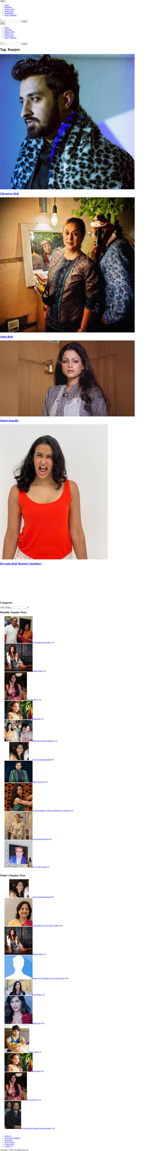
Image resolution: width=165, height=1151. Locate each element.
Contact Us (8, 1146)
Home (6, 5)
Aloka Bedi (6, 336)
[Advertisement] (67, 583)
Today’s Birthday (10, 15)
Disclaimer (8, 1140)
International (8, 13)
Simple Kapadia (9, 420)
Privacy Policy (9, 1142)
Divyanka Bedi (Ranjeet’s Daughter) (21, 563)
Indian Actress (9, 9)
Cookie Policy (9, 1144)
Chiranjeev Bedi (9, 193)
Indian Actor (8, 11)
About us (7, 1136)
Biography (8, 7)
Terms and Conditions (12, 1138)
